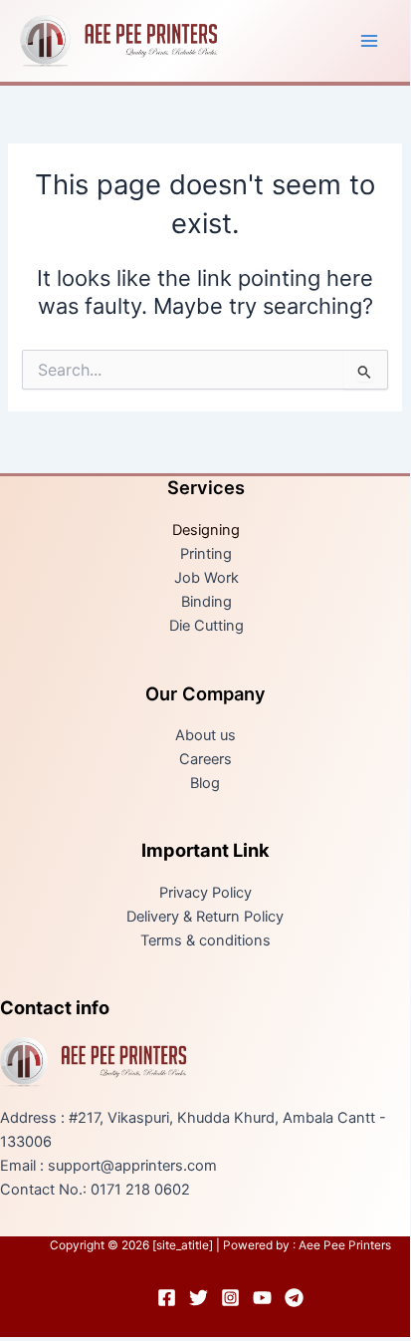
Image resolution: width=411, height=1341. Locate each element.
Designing (206, 530)
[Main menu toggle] (369, 41)
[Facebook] (166, 1297)
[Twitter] (198, 1297)
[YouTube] (262, 1297)
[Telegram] (294, 1297)
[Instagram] (230, 1297)
